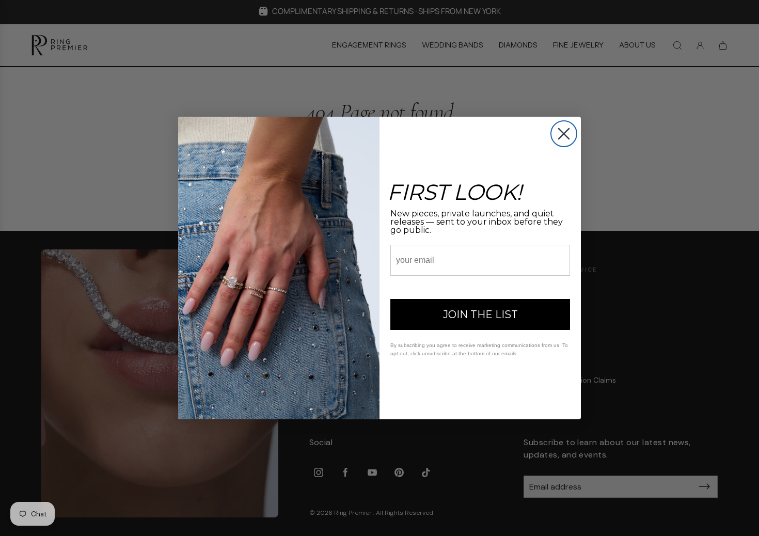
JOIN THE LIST (480, 314)
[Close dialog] (564, 134)
